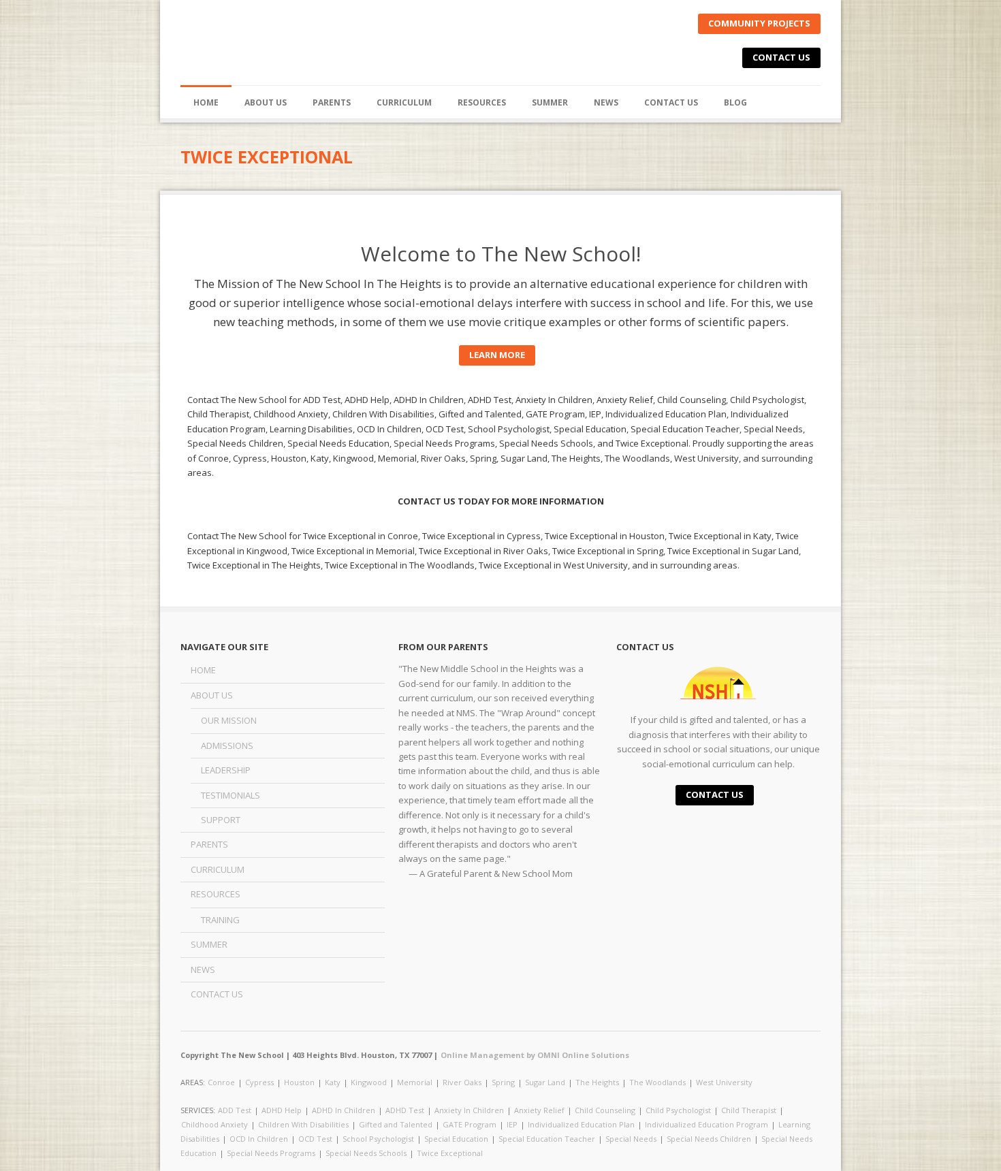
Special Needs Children (709, 1139)
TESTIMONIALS (230, 795)
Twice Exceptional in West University (553, 565)
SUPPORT (220, 820)
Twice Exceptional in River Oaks (483, 551)
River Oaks (462, 1082)
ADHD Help (281, 1110)
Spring (503, 1082)
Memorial (414, 1082)
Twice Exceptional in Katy (720, 536)
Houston (299, 1082)
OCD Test (315, 1139)
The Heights (597, 1082)
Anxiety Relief (539, 1110)
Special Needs (630, 1139)
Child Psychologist (678, 1110)
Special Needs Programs (271, 1153)
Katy (332, 1082)
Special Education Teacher (546, 1139)
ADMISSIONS (227, 745)
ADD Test (234, 1110)
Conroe (221, 1082)
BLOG (735, 102)
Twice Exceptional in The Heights (254, 565)
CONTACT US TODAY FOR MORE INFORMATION (501, 501)
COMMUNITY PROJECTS (759, 23)
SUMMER (550, 102)
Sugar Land (545, 1082)
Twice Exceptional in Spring (607, 551)
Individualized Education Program (706, 1124)
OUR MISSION (229, 720)
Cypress (259, 1082)
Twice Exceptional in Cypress (481, 536)
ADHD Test (404, 1110)
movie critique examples (534, 322)
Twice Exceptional (450, 1153)
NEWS (606, 102)
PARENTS (332, 102)
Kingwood (369, 1082)
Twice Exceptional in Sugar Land (733, 551)
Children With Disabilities (303, 1124)
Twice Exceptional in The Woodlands (400, 565)
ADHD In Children (343, 1110)
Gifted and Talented (395, 1124)
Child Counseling (605, 1110)
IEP (512, 1124)
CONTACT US (781, 57)
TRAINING (220, 920)
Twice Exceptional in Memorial (353, 551)
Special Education (456, 1139)
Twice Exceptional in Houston (605, 536)
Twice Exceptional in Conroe (360, 536)
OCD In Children (258, 1139)
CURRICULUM (404, 102)
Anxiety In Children (469, 1110)
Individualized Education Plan (581, 1124)
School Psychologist (378, 1139)
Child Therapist (748, 1110)
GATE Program (469, 1124)
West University (724, 1082)
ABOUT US (212, 695)
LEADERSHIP (226, 770)
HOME (206, 102)
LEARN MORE (497, 355)
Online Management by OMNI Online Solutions (535, 1055)
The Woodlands (657, 1082)
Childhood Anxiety (214, 1124)
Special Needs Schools (366, 1153)
